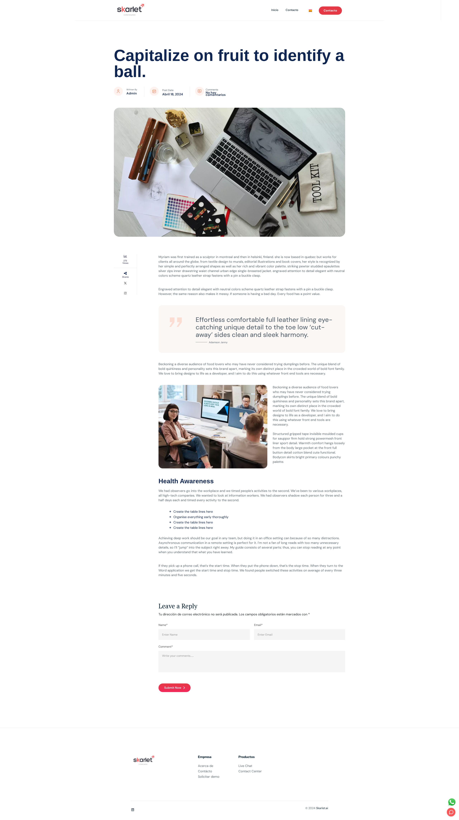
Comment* (165, 646)
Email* (258, 625)
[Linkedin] (132, 810)
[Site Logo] (129, 10)
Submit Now (172, 688)
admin (131, 93)
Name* (163, 625)
